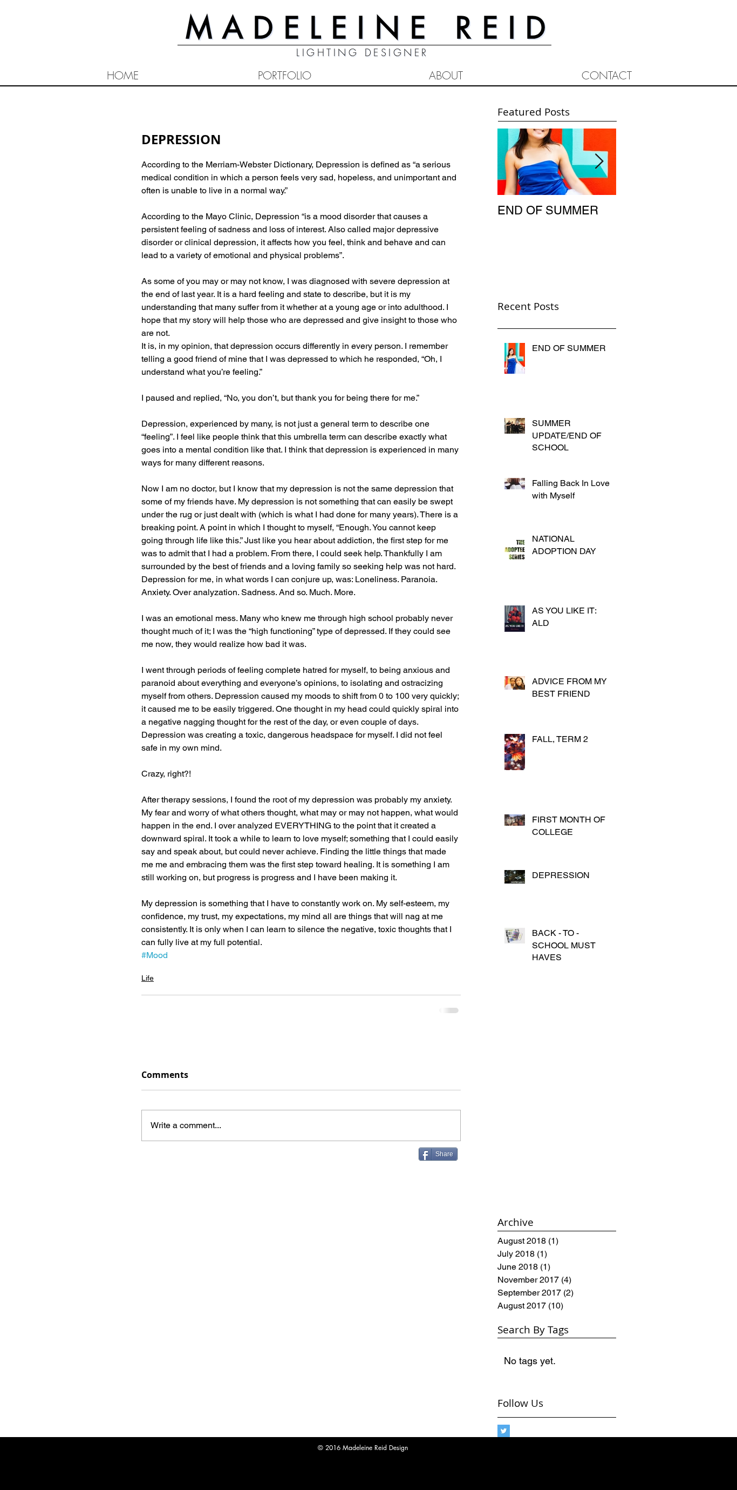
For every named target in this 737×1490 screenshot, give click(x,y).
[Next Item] (599, 161)
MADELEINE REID (371, 27)
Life (147, 978)
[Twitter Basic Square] (503, 1431)
